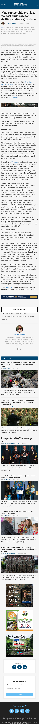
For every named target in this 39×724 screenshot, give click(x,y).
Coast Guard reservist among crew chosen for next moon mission (19, 477)
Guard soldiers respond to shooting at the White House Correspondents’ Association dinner (19, 549)
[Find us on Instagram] (19, 667)
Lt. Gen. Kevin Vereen (8, 316)
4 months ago (22, 553)
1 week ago (15, 368)
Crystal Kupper (12, 23)
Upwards (14, 162)
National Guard (21, 316)
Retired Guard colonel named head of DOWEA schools (16, 513)
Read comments (19, 310)
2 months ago (16, 406)
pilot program (13, 97)
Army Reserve (10, 313)
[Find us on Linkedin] (25, 667)
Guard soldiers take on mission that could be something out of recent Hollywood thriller (18, 364)
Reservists (31, 316)
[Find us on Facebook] (14, 667)
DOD (24, 313)
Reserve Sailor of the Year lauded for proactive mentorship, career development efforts (19, 440)
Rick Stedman (6, 368)
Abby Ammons (6, 479)
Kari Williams (6, 515)
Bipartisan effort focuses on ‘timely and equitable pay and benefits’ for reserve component (17, 402)
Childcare (18, 313)
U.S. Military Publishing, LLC (10, 443)
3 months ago (15, 479)
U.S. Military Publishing (26, 722)
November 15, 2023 (24, 23)
